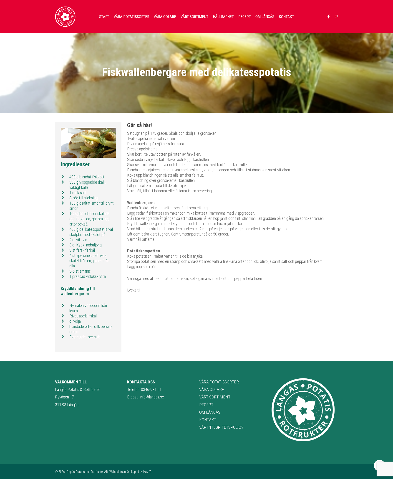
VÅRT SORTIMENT (214, 397)
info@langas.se (151, 397)
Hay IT (147, 472)
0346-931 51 (151, 389)
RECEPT (206, 404)
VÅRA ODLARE (211, 389)
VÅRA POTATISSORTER (219, 382)
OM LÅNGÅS (209, 412)
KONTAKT (207, 419)
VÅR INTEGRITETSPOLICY (221, 427)
